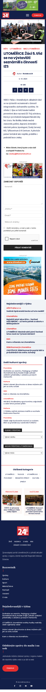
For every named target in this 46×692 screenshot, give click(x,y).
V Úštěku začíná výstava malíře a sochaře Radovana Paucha (22, 412)
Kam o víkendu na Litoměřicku (20, 342)
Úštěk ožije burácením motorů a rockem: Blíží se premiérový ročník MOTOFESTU (21, 422)
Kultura (7, 381)
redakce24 (28, 74)
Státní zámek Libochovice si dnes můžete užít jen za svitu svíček (23, 385)
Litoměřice (15, 49)
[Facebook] (15, 90)
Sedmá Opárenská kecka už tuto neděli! (25, 311)
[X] (20, 90)
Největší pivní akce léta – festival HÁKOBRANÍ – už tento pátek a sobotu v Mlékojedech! (25, 321)
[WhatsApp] (31, 90)
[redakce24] (15, 73)
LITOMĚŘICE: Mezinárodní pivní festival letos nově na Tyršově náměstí (24, 333)
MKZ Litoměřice (31, 49)
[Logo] (5, 15)
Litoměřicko (11, 316)
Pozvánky (8, 368)
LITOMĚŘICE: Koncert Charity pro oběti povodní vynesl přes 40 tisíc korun (34, 510)
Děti (6, 49)
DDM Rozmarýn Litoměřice (18, 347)
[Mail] (26, 686)
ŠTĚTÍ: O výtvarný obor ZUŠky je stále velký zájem (12, 510)
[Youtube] (31, 686)
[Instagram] (20, 686)
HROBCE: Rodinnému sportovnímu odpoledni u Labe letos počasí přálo (23, 402)
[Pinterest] (25, 90)
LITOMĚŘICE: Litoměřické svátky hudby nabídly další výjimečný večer (22, 623)
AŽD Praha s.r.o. (13, 308)
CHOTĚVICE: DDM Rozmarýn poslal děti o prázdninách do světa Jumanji (25, 351)
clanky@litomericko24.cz (20, 154)
